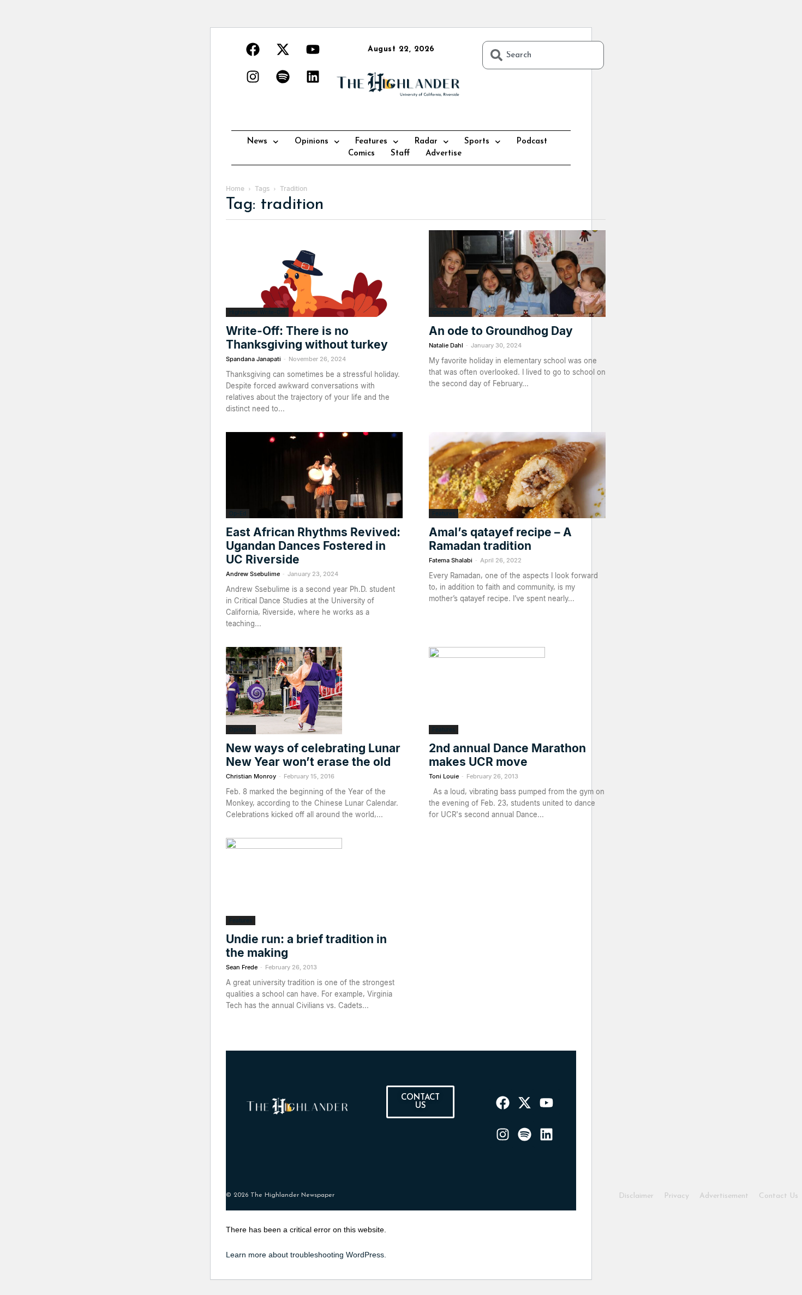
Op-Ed (237, 513)
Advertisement (724, 1196)
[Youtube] (312, 49)
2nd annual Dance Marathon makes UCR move (507, 755)
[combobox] (543, 55)
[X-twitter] (282, 49)
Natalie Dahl (446, 345)
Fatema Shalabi (450, 560)
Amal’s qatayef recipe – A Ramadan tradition (500, 539)
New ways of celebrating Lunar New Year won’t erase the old (313, 755)
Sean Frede (242, 967)
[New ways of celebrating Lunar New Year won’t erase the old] (314, 690)
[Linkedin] (312, 76)
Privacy (676, 1196)
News (257, 141)
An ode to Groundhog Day (501, 331)
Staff (400, 153)
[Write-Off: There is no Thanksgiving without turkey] (314, 273)
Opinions (311, 141)
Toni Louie (444, 776)
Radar (426, 141)
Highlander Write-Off (257, 312)
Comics (361, 153)
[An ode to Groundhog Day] (517, 273)
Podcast (532, 141)
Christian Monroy (251, 776)
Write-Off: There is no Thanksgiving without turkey (307, 337)
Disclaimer (636, 1196)
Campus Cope (450, 312)
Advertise (444, 153)
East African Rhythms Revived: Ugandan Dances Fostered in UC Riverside (313, 545)
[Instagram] (252, 76)
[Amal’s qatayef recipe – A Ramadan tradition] (517, 475)
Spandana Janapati (253, 359)
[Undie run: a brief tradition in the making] (314, 881)
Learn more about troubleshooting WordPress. (306, 1254)
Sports (476, 141)
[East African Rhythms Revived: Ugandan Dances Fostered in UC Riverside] (314, 475)
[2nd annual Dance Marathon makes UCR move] (517, 690)
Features (371, 141)
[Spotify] (282, 76)
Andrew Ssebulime (253, 574)
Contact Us (778, 1196)
